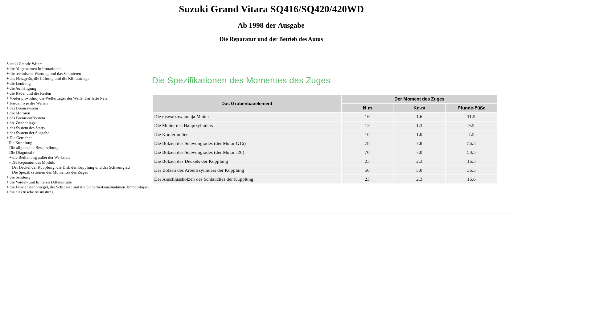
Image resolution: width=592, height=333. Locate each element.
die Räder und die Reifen (30, 93)
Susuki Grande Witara (24, 63)
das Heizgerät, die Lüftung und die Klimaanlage (49, 78)
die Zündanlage (23, 123)
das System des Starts (27, 127)
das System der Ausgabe (29, 132)
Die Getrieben (21, 137)
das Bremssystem (24, 108)
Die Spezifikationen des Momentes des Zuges (50, 172)
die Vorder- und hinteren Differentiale (41, 182)
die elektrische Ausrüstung (32, 192)
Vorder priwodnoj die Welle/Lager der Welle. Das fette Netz (59, 98)
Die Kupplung (20, 142)
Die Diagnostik (22, 152)
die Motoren (20, 113)
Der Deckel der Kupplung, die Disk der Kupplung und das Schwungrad (71, 167)
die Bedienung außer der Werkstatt (41, 157)
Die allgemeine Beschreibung (34, 147)
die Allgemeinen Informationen (36, 68)
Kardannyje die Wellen (29, 103)
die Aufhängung (23, 88)
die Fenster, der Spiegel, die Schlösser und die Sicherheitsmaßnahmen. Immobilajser (79, 187)
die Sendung (20, 177)
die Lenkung (20, 83)
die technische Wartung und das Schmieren (45, 73)
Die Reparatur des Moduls (33, 162)
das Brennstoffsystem (27, 118)
